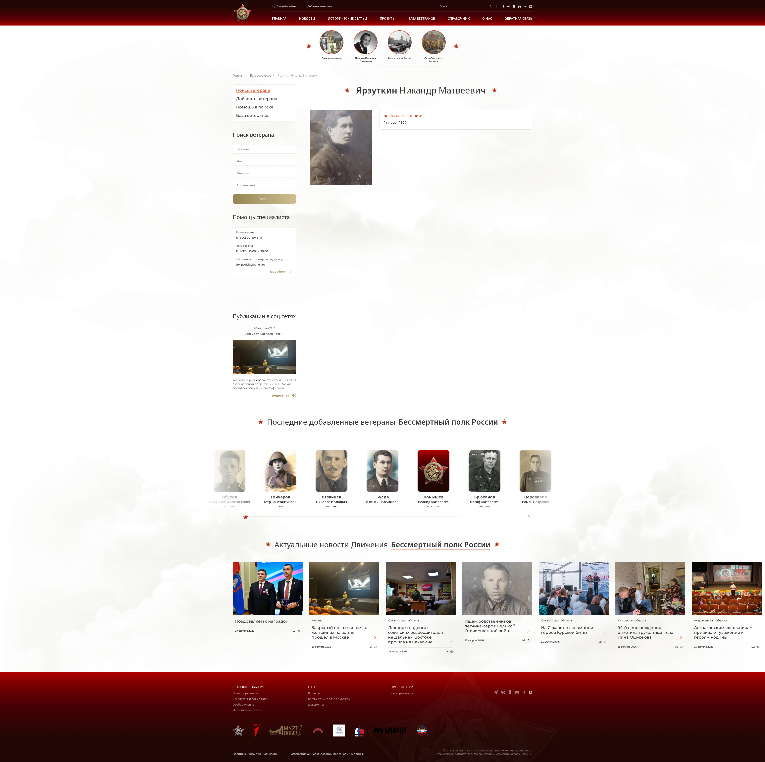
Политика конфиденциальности (255, 753)
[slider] (245, 517)
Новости (307, 19)
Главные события (248, 687)
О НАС (487, 19)
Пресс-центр (401, 687)
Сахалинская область (404, 620)
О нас (313, 687)
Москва (317, 620)
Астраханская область (710, 620)
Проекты (387, 19)
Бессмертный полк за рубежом (329, 699)
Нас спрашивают (401, 693)
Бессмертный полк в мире (250, 699)
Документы (316, 704)
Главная (279, 19)
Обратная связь (518, 19)
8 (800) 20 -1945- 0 (249, 237)
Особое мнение (243, 704)
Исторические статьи (347, 19)
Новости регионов (245, 693)
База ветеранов (421, 19)
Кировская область (632, 620)
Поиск (443, 6)
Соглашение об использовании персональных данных (326, 753)
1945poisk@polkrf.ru (250, 264)
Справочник (459, 19)
